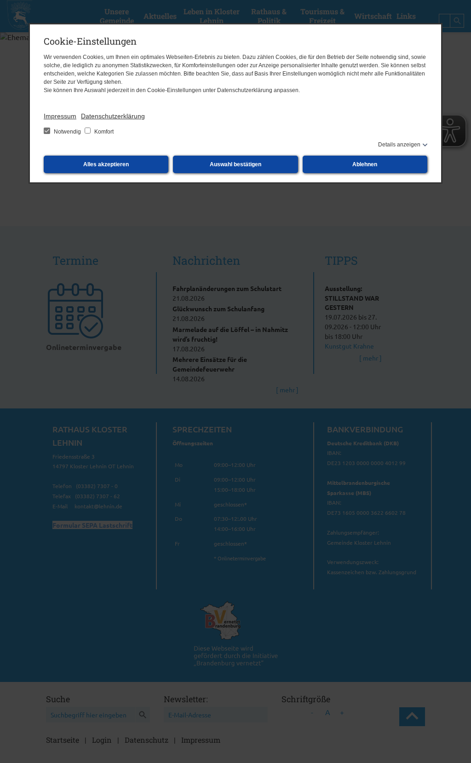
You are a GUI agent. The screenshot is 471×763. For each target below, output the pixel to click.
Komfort (103, 131)
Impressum (60, 116)
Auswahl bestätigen (235, 164)
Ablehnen (364, 164)
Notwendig (67, 131)
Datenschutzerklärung (113, 116)
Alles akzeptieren (106, 164)
